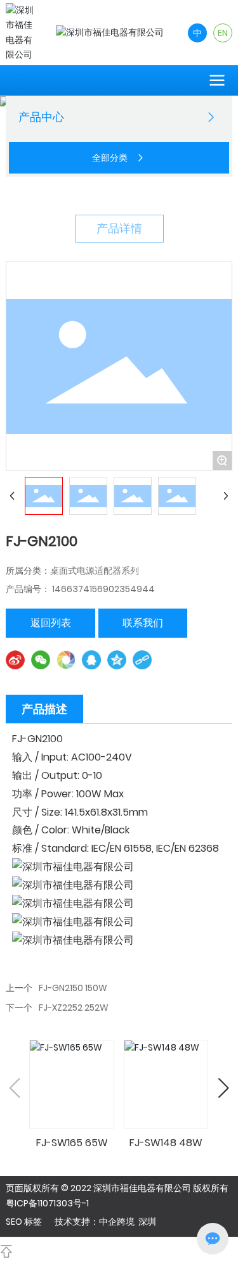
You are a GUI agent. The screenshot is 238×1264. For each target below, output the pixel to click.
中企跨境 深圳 (127, 1221)
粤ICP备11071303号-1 (47, 1203)
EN (223, 33)
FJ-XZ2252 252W (74, 1007)
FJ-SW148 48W (165, 1142)
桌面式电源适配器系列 (94, 570)
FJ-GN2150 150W (73, 988)
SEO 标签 (24, 1221)
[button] (223, 1088)
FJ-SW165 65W (72, 1142)
